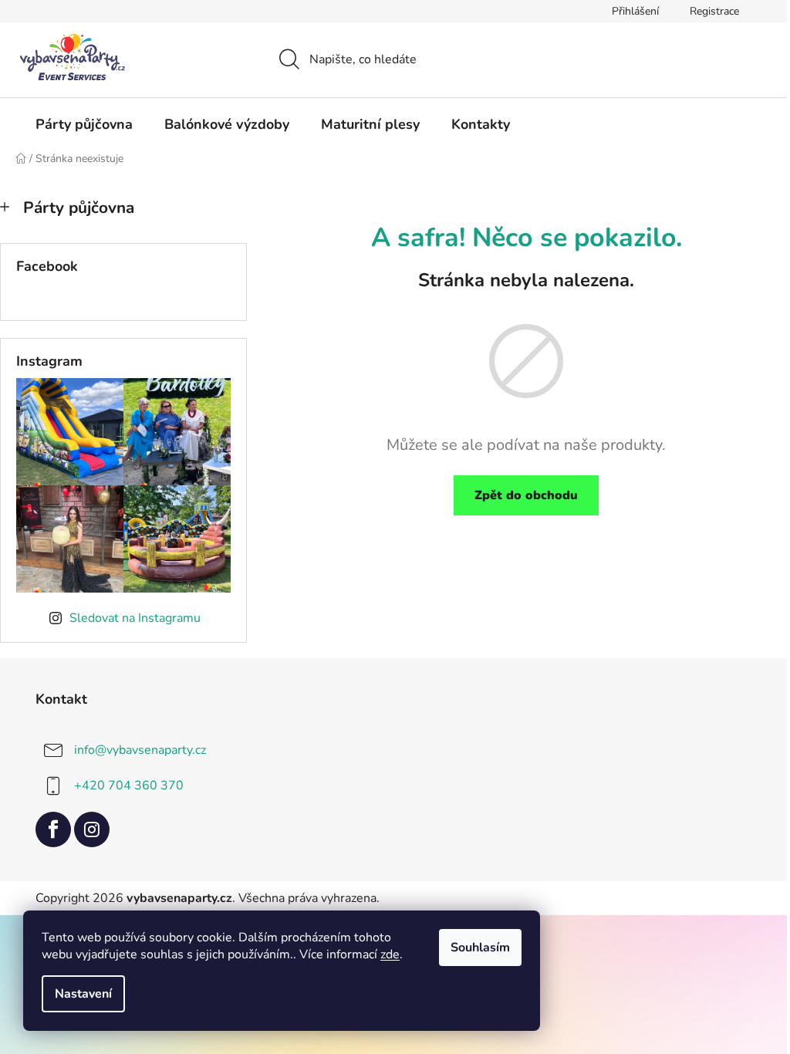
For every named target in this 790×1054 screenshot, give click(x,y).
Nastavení (83, 993)
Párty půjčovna (78, 207)
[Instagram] (92, 829)
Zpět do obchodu (526, 495)
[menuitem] (84, 124)
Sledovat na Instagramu (135, 618)
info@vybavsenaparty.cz (140, 749)
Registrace (714, 11)
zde (390, 954)
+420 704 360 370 (129, 784)
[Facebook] (53, 829)
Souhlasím (480, 947)
